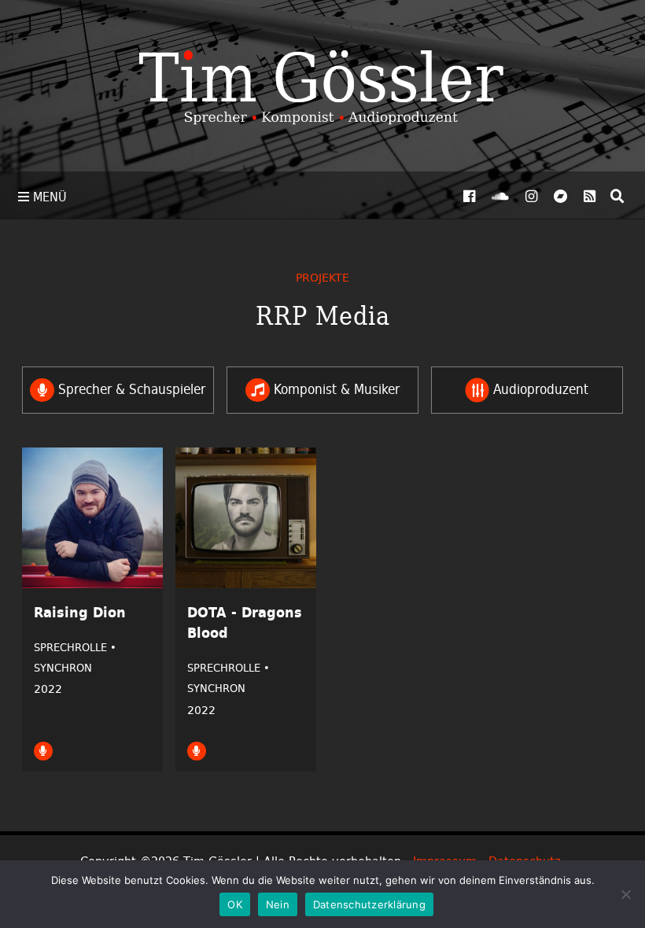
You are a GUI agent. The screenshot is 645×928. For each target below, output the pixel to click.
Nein (277, 904)
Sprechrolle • (75, 647)
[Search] (617, 196)
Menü (48, 197)
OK (234, 904)
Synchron (63, 667)
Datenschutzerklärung (369, 904)
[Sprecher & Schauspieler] (43, 750)
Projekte (322, 277)
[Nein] (625, 894)
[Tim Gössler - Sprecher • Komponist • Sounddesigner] (322, 85)
